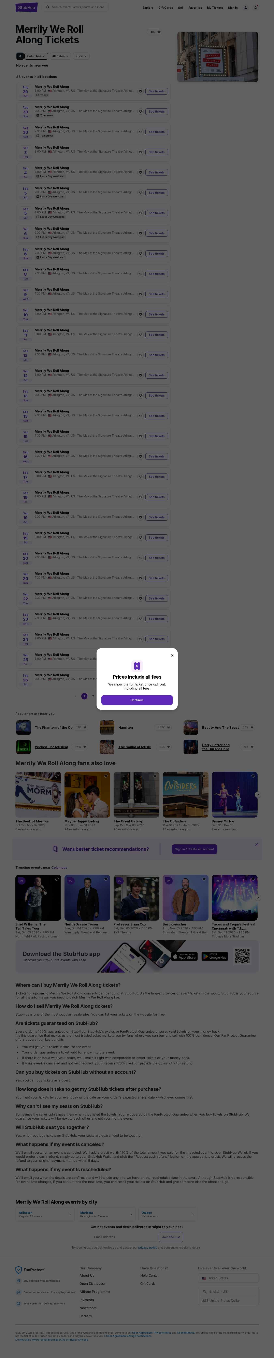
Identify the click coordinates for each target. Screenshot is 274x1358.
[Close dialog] (172, 655)
